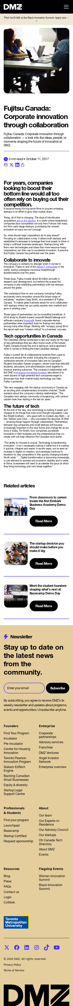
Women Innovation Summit (52, 878)
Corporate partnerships (47, 735)
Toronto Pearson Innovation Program (17, 760)
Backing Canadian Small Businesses (17, 777)
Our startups (47, 835)
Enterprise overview (52, 767)
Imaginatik (29, 320)
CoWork (9, 902)
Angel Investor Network (49, 760)
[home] (15, 7)
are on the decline (26, 220)
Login (7, 897)
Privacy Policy (12, 964)
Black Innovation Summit (50, 886)
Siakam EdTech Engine (14, 768)
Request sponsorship (18, 841)
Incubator (10, 738)
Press (7, 881)
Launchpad (11, 825)
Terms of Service (14, 970)
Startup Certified (15, 836)
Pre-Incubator (13, 744)
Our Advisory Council (53, 830)
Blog (7, 876)
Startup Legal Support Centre (14, 792)
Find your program (16, 820)
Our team (45, 815)
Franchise (46, 747)
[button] (65, 6)
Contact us (11, 892)
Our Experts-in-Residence (49, 822)
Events (43, 854)
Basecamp (11, 831)
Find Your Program (16, 733)
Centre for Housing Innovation (17, 750)
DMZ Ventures (49, 753)
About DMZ (47, 849)
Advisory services (51, 742)
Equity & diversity (16, 785)
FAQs (7, 886)
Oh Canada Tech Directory (50, 842)
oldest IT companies (46, 266)
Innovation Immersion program (31, 372)
